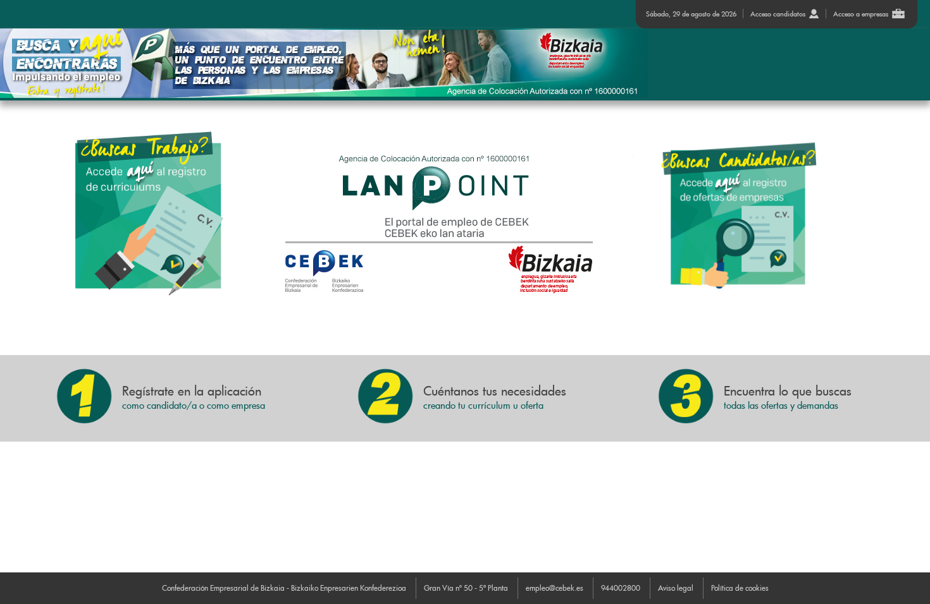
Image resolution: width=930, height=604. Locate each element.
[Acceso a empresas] (761, 217)
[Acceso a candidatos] (146, 213)
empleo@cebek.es (554, 588)
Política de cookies (740, 588)
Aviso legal (675, 588)
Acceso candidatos (777, 13)
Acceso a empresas (860, 13)
